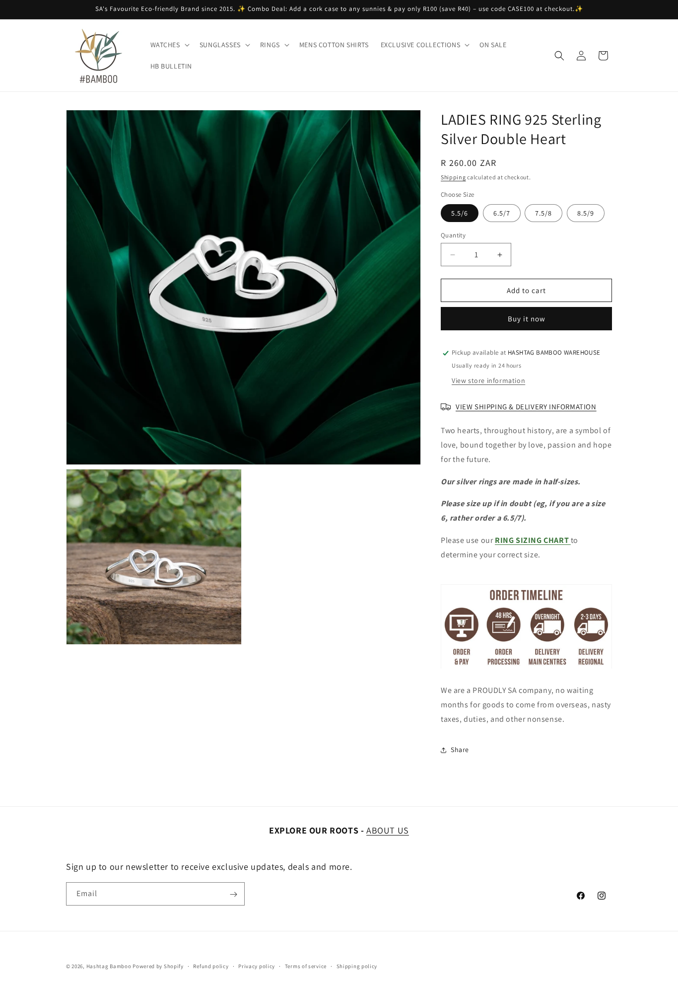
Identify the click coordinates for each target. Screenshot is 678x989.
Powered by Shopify (158, 966)
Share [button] (460, 749)
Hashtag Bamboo (109, 966)
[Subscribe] (233, 894)
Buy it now (526, 319)
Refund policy (210, 965)
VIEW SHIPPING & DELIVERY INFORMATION (526, 406)
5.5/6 (459, 213)
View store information (488, 381)
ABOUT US (387, 830)
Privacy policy (256, 965)
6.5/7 (501, 213)
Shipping (453, 177)
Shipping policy (357, 965)
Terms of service (306, 965)
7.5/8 (543, 213)
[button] (169, 44)
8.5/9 (585, 213)
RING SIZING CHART (533, 540)
